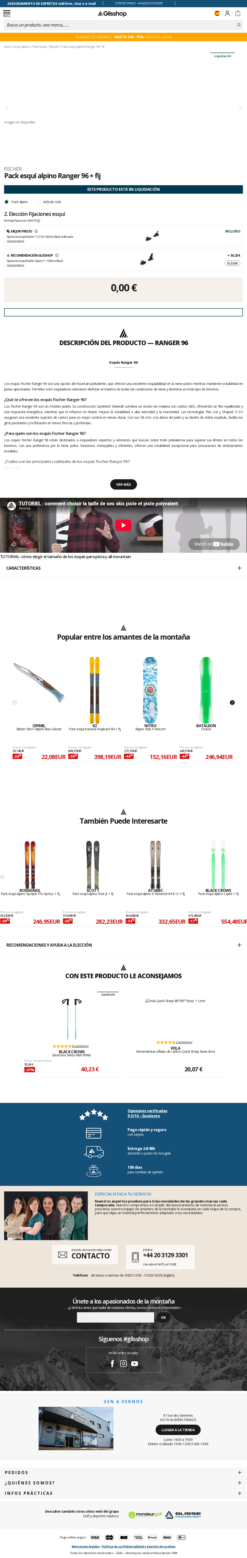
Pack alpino (19, 201)
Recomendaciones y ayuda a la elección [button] (49, 945)
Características (15, 241)
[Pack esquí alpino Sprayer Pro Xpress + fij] (30, 864)
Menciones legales (86, 1546)
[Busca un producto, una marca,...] (238, 25)
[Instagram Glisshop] (123, 1364)
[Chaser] (206, 690)
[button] (123, 568)
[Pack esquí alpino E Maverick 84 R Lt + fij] (155, 864)
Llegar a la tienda (178, 1430)
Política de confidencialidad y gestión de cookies (139, 1546)
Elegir (232, 263)
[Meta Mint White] (72, 1018)
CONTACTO (90, 1256)
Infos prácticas (29, 1493)
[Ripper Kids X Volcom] (150, 690)
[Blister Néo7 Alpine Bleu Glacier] (39, 690)
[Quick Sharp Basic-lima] (175, 1017)
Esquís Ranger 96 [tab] (123, 362)
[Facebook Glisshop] (112, 1364)
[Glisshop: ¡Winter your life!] (112, 13)
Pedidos (16, 1472)
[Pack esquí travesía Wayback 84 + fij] (94, 690)
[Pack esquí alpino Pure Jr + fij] (93, 864)
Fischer (12, 168)
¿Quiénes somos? (30, 1483)
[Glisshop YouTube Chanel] (134, 1364)
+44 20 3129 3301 (165, 1255)
